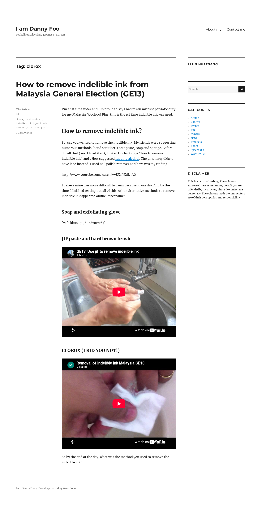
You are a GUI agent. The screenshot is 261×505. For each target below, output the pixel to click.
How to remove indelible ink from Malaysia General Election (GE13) (82, 89)
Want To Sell (198, 154)
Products (196, 142)
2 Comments (24, 132)
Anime (195, 118)
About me (213, 29)
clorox (19, 119)
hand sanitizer (33, 119)
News (194, 138)
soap (30, 127)
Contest (195, 122)
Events (195, 126)
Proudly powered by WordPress (57, 488)
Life (18, 114)
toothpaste (41, 127)
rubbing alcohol (127, 158)
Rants (194, 146)
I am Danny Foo (37, 28)
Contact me (236, 29)
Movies (195, 134)
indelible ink (24, 123)
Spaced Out (197, 150)
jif (34, 123)
